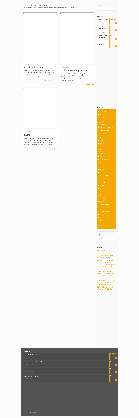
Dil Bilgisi (102, 121)
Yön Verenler (103, 224)
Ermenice (102, 134)
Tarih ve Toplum (108, 282)
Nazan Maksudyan (101, 273)
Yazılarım (102, 220)
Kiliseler (102, 169)
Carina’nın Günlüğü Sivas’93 (74, 70)
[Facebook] (108, 412)
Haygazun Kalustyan (101, 264)
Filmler (102, 140)
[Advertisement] (106, 77)
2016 (107, 250)
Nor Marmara (107, 273)
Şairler (102, 195)
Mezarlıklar (103, 179)
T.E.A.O (98, 282)
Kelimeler (102, 166)
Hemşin (108, 264)
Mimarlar (102, 182)
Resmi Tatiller (100, 275)
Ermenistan (108, 260)
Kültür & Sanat (104, 175)
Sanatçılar (102, 198)
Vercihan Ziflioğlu (101, 284)
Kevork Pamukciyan (110, 269)
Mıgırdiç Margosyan (110, 271)
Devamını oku (52, 81)
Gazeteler (102, 146)
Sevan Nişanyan (111, 278)
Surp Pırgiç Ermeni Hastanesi (106, 280)
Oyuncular (103, 191)
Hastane (102, 156)
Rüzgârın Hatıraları (33, 67)
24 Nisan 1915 (104, 111)
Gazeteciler (103, 143)
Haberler (102, 153)
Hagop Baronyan (105, 262)
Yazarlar (102, 217)
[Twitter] (110, 412)
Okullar (102, 185)
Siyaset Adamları (104, 204)
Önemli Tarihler (105, 289)
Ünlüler (102, 214)
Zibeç (101, 227)
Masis (104, 271)
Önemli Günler (108, 286)
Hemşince (112, 264)
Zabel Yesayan (110, 284)
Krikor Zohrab (100, 271)
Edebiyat (102, 124)
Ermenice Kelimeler (101, 260)
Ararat (102, 255)
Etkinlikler (103, 137)
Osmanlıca (103, 188)
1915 (104, 250)
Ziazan (27, 134)
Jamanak (103, 269)
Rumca (106, 278)
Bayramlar (103, 114)
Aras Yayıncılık (108, 255)
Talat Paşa (102, 282)
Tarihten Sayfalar (104, 211)
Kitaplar (102, 172)
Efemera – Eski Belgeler (106, 127)
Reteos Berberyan (109, 275)
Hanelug (110, 262)
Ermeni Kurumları (104, 130)
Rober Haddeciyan (101, 278)
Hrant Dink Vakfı (104, 159)
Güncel (102, 150)
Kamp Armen (103, 162)
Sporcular (102, 208)
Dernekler (102, 117)
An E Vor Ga (102, 253)
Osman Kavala (113, 273)
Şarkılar (102, 201)
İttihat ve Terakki (104, 291)
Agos (110, 250)
